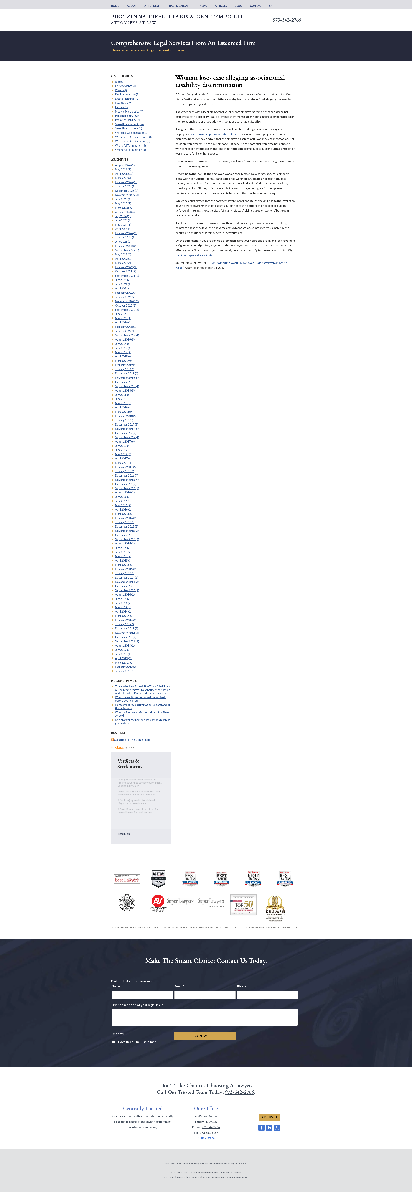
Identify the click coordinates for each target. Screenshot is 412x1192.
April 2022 (121, 258)
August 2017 (123, 441)
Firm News (121, 103)
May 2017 (121, 454)
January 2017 (123, 471)
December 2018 (124, 373)
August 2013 (123, 645)
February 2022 (124, 267)
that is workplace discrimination (195, 255)
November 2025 (125, 195)
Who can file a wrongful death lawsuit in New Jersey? (142, 714)
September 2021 (125, 275)
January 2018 (123, 420)
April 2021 (121, 288)
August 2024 (123, 212)
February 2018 (124, 416)
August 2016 (123, 492)
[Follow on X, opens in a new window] (277, 1128)
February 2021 (124, 292)
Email (179, 986)
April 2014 (121, 611)
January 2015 (123, 573)
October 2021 (123, 271)
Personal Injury (124, 115)
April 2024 (121, 229)
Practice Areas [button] (178, 6)
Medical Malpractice (127, 111)
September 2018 (125, 386)
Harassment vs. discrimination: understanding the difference (142, 706)
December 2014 (124, 577)
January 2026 (123, 186)
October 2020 (123, 305)
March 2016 (122, 513)
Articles (221, 6)
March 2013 (122, 662)
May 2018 (121, 403)
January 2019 (123, 369)
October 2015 (123, 535)
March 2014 (122, 615)
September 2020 (125, 309)
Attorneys (152, 6)
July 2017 (121, 445)
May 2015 (121, 556)
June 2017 (121, 450)
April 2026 (121, 173)
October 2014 (123, 586)
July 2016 (121, 496)
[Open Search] (270, 5)
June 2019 (121, 348)
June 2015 (121, 552)
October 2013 (123, 637)
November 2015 (125, 530)
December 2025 (124, 190)
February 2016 (124, 518)
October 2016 (123, 484)
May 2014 (121, 607)
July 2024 (121, 216)
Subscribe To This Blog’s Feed (132, 739)
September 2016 (125, 488)
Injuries (119, 107)
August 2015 (123, 543)
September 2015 (125, 539)
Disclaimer (118, 1034)
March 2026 (122, 178)
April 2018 (121, 407)
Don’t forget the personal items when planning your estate (142, 721)
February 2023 (124, 246)
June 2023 (121, 241)
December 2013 (124, 628)
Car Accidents (123, 86)
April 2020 (121, 322)
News (203, 6)
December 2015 (124, 526)
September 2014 (125, 590)
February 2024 (124, 233)
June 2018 (121, 399)
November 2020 (125, 301)
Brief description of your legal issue (138, 1005)
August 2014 (123, 594)
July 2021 (121, 280)
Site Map (181, 1177)
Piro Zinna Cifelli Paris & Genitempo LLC (199, 1172)
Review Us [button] (269, 1117)
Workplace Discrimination (130, 137)
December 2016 (124, 475)
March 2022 (122, 263)
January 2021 (123, 297)
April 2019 (121, 356)
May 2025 (121, 203)
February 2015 (124, 569)
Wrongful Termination (128, 145)
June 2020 (121, 314)
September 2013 (125, 641)
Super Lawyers (216, 927)
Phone (241, 986)
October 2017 (123, 433)
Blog (238, 6)
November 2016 (125, 479)
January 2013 (123, 671)
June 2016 (121, 501)
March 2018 (122, 411)
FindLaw (243, 1177)
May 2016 (121, 505)
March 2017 (122, 462)
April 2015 (121, 560)
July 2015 (121, 547)
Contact (256, 6)
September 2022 (125, 250)
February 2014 (124, 620)
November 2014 (125, 581)
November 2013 (125, 632)
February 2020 (124, 326)
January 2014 (123, 624)
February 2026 (124, 182)
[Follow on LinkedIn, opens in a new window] (269, 1128)
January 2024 (123, 237)
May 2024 (121, 224)
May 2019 (121, 352)
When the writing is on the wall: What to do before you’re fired (140, 698)
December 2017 (124, 424)
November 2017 (125, 428)
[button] (409, 1168)
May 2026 (121, 169)
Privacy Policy (194, 1177)
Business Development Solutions (219, 1177)
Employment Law (125, 94)
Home (115, 6)
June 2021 (121, 284)
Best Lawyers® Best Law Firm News (172, 927)
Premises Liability (125, 120)
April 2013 (121, 658)
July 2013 (121, 649)
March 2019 (122, 360)
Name (116, 986)
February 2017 (124, 467)
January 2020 (123, 331)
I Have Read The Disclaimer (137, 1042)
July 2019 (121, 343)
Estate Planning (124, 98)
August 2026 (123, 165)
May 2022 (121, 254)
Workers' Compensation (130, 132)
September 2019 (125, 335)
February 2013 (124, 666)
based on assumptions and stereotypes (214, 134)
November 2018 (125, 377)
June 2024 (121, 220)
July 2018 (121, 394)
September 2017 (125, 437)
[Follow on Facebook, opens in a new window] (261, 1128)
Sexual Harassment (126, 124)
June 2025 (121, 199)
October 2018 (123, 382)
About (131, 6)
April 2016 (121, 509)
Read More (124, 833)
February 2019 (124, 365)
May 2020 (121, 318)
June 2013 (121, 654)
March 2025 (122, 207)
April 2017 (121, 458)
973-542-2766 (287, 20)
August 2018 (123, 390)
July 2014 (121, 599)
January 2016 (123, 522)
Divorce (120, 90)
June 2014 (121, 603)
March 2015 (122, 564)
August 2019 (123, 339)
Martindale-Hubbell (197, 927)
